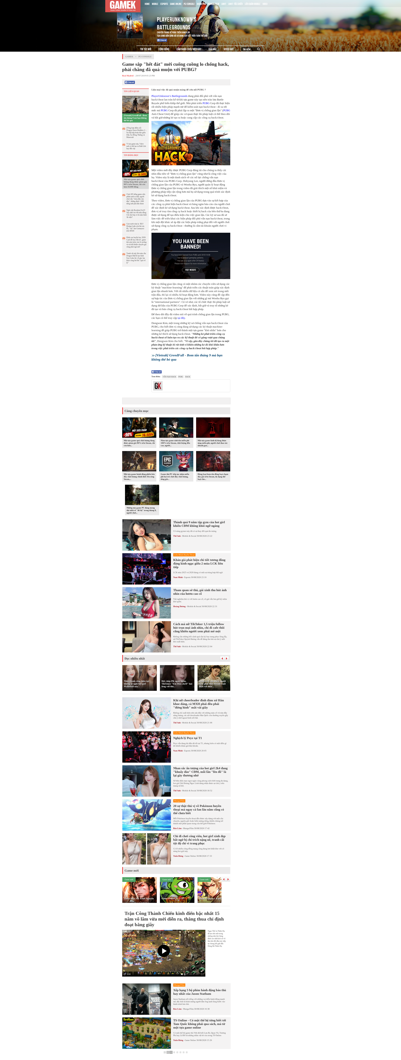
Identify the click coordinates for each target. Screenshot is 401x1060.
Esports (187, 577)
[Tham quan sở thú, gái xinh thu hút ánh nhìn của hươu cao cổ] (146, 603)
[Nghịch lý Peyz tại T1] (146, 747)
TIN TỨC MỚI (145, 49)
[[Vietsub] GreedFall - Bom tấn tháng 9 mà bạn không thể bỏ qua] (135, 104)
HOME (147, 3)
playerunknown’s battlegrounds (176, 23)
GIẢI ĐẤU (212, 49)
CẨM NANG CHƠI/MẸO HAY (189, 49)
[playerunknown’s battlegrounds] (135, 19)
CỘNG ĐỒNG (164, 49)
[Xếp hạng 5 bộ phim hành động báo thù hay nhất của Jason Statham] (146, 999)
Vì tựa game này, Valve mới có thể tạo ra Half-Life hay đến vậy (136, 146)
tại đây (181, 317)
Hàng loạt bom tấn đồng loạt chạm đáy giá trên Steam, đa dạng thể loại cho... (213, 476)
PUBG (206, 103)
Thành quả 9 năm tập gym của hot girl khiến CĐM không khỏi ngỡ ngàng (199, 523)
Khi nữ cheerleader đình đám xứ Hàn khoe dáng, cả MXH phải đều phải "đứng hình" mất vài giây (198, 703)
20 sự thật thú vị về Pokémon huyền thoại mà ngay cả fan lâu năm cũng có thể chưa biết (198, 809)
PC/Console (145, 56)
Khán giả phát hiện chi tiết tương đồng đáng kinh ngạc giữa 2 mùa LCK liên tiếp (199, 563)
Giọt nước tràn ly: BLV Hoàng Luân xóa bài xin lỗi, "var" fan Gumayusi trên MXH (135, 227)
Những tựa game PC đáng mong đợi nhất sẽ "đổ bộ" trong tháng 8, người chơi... (141, 510)
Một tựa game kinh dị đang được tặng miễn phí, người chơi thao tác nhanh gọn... (213, 443)
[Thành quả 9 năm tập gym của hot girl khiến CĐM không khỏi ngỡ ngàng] (146, 535)
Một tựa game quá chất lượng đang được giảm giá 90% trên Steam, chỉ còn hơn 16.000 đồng (135, 183)
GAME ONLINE (176, 3)
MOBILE (155, 3)
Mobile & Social (189, 536)
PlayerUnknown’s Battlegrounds (169, 96)
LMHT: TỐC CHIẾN (235, 3)
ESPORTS (164, 3)
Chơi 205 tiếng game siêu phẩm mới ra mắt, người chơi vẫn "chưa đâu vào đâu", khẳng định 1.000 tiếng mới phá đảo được (135, 199)
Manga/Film (188, 828)
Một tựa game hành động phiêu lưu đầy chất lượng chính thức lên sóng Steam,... (139, 476)
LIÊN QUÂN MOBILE (252, 3)
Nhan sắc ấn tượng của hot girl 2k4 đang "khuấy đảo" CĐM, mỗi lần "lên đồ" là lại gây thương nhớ (200, 771)
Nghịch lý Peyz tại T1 (187, 738)
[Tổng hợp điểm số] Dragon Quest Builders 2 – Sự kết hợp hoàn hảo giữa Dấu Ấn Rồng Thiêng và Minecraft (136, 132)
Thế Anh (177, 536)
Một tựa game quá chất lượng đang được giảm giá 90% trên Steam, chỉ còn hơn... (139, 443)
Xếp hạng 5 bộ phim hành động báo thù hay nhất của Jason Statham (199, 991)
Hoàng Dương (179, 606)
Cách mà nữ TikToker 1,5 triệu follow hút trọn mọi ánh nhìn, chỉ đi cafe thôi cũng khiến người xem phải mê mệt (198, 627)
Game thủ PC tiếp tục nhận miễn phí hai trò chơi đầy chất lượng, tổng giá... (175, 476)
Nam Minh (178, 577)
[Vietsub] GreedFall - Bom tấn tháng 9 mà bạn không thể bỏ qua (135, 118)
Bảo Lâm (177, 828)
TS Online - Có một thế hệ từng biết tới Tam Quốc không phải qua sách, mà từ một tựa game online (199, 1024)
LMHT (223, 3)
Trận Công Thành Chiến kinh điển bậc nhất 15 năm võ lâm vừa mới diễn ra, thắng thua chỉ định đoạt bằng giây (174, 919)
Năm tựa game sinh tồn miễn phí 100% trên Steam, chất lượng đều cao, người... (175, 443)
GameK (129, 56)
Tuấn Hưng (178, 856)
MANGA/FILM (213, 3)
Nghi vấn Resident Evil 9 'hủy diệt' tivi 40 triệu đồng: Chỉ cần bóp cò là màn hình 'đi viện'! (136, 213)
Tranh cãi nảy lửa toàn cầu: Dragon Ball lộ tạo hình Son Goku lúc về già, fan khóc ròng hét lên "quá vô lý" (136, 258)
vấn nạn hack (169, 377)
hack (187, 377)
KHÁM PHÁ (201, 3)
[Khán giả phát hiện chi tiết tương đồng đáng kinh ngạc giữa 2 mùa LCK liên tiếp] (146, 569)
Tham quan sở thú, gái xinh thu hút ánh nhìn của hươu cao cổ (200, 591)
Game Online (190, 856)
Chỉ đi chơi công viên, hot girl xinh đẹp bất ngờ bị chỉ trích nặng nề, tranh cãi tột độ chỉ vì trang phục (199, 839)
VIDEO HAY (229, 49)
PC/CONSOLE (189, 3)
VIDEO (265, 3)
